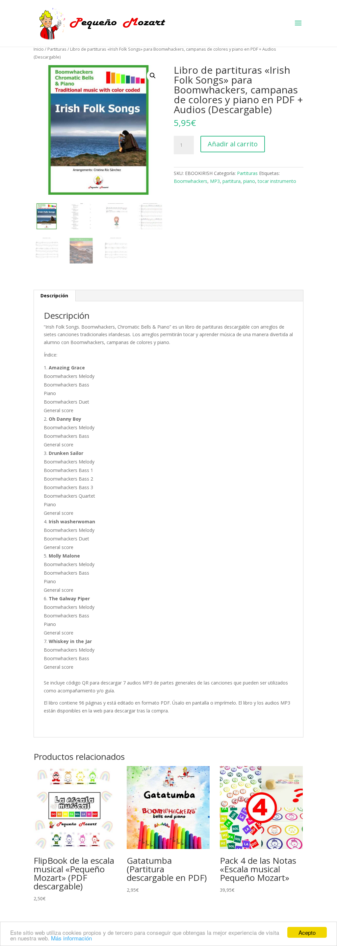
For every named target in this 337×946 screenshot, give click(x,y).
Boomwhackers (190, 181)
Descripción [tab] (54, 295)
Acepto (307, 932)
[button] (153, 76)
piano (249, 181)
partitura (231, 181)
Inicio (39, 49)
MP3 (215, 181)
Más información (71, 938)
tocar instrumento (277, 181)
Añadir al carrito (233, 143)
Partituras (56, 49)
